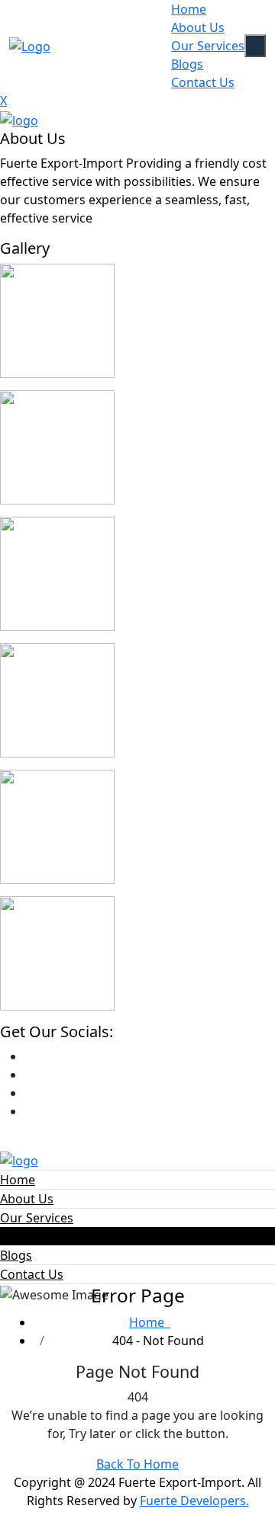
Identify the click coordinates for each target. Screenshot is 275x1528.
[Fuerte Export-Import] (19, 119)
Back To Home (137, 1464)
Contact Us (203, 82)
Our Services (207, 45)
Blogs (187, 64)
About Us (198, 27)
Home (188, 9)
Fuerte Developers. (194, 1500)
